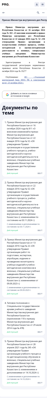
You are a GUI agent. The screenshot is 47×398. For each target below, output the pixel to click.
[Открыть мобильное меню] (42, 4)
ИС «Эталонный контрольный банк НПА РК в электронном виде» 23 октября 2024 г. (23, 80)
